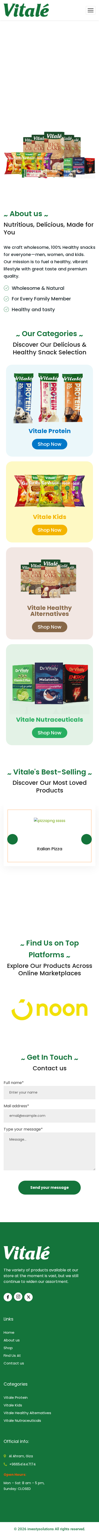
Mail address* (16, 1106)
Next (86, 839)
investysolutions (40, 1529)
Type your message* (23, 1129)
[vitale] (26, 10)
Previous (12, 839)
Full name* (14, 1082)
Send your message (49, 1187)
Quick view (82, 816)
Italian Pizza (49, 849)
